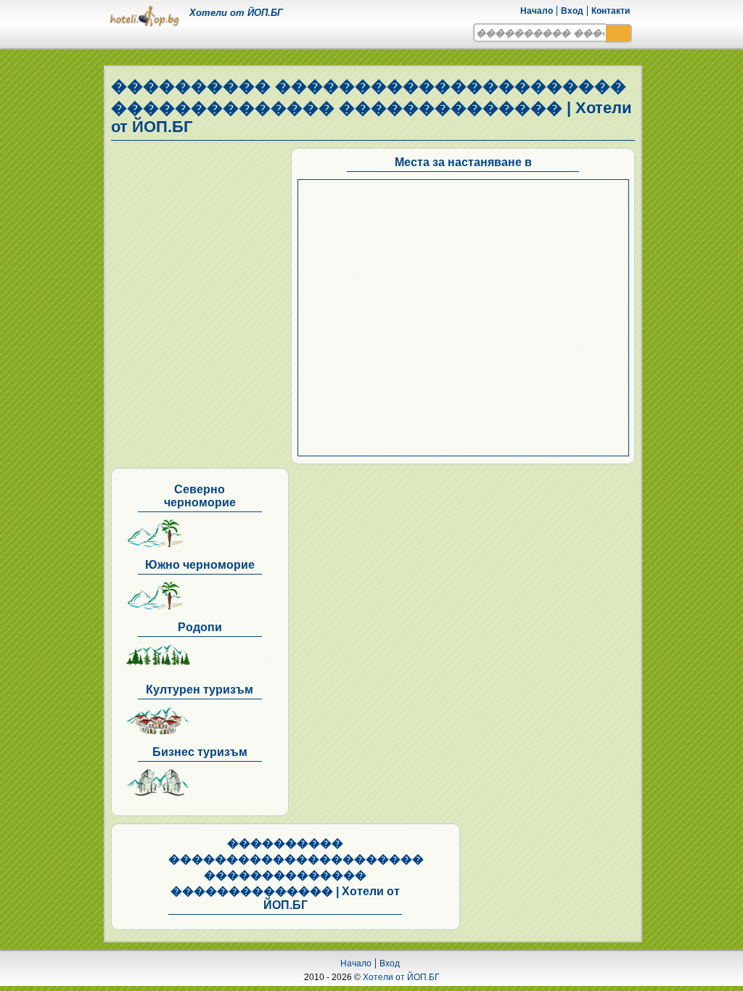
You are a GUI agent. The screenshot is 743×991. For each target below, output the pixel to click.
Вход (572, 11)
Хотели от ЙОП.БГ (401, 977)
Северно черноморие (200, 496)
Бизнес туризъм (199, 752)
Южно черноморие (200, 565)
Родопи (200, 627)
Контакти (610, 11)
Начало (536, 11)
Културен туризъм (199, 689)
